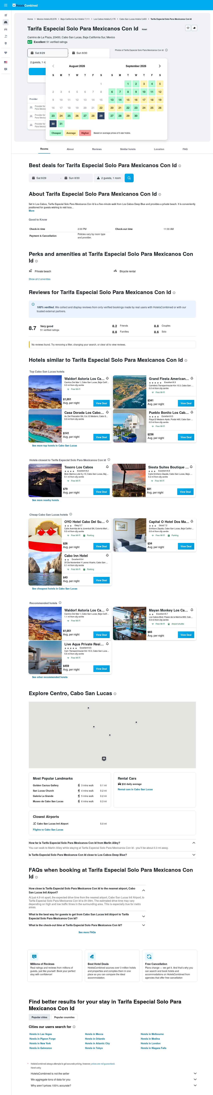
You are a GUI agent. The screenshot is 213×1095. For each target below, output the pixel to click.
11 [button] (69, 100)
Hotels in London (151, 1043)
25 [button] (69, 116)
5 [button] (77, 92)
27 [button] (85, 116)
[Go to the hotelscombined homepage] (25, 5)
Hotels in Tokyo (94, 1048)
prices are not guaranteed (102, 1063)
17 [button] (61, 108)
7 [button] (93, 92)
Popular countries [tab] (64, 1017)
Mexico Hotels (43, 18)
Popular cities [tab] (39, 1017)
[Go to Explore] (5, 43)
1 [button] (101, 84)
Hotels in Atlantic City (97, 1043)
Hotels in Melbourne (152, 1034)
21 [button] (93, 108)
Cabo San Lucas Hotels (130, 18)
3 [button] (61, 92)
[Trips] (5, 52)
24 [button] (61, 116)
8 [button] (101, 92)
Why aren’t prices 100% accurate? (51, 1085)
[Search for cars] (5, 29)
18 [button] (69, 108)
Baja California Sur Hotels (72, 18)
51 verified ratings (56, 42)
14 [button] (93, 100)
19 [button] (77, 108)
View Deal (101, 403)
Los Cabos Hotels (102, 18)
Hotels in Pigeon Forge (42, 1038)
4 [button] (69, 92)
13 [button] (85, 100)
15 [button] (101, 100)
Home (30, 18)
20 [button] (85, 108)
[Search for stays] (5, 22)
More (31, 210)
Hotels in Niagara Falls (153, 1048)
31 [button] (61, 124)
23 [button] (53, 116)
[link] (54, 445)
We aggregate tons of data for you (50, 1079)
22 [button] (101, 108)
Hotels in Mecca (94, 1034)
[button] (5, 5)
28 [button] (93, 116)
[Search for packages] (5, 36)
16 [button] (53, 108)
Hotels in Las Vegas (40, 1034)
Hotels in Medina (150, 1038)
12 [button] (77, 100)
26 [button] (77, 116)
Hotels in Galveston (40, 1048)
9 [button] (53, 100)
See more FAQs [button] (87, 932)
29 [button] (101, 116)
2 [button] (53, 92)
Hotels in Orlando (95, 1038)
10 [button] (61, 100)
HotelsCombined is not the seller (50, 1073)
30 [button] (53, 124)
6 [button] (85, 92)
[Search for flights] (5, 15)
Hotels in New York (40, 1043)
